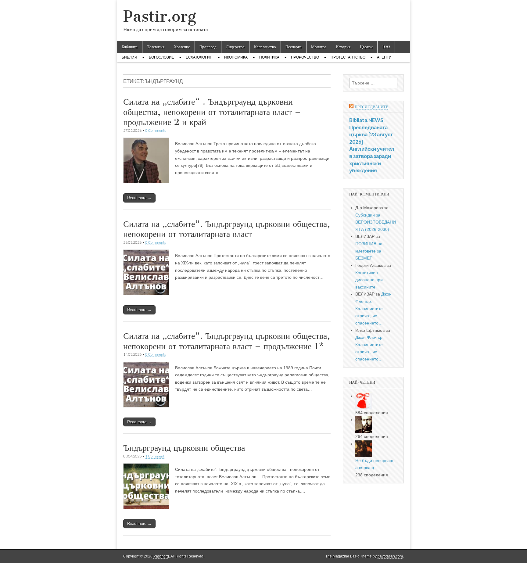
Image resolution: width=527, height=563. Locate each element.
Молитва (318, 46)
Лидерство (235, 46)
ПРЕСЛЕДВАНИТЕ (371, 106)
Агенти (384, 57)
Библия (129, 57)
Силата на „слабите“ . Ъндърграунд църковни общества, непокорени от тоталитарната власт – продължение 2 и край (212, 111)
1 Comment (154, 456)
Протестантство (348, 57)
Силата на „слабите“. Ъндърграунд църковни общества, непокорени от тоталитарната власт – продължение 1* (226, 341)
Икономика (236, 57)
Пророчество (305, 57)
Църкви (366, 46)
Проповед (208, 46)
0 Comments (155, 130)
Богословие (161, 57)
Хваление (182, 46)
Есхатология (199, 57)
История (343, 46)
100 (386, 46)
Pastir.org (159, 16)
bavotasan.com (390, 556)
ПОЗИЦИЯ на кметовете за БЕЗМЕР (368, 250)
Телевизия (155, 46)
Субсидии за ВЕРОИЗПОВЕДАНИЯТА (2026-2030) (375, 222)
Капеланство (265, 46)
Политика (269, 57)
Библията (130, 46)
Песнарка (293, 46)
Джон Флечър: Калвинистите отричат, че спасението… (373, 308)
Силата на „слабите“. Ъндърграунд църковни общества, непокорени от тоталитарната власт (226, 229)
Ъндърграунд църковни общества (184, 447)
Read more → (139, 197)
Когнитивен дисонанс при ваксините (369, 279)
